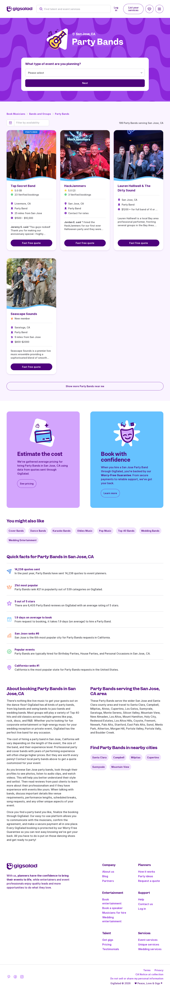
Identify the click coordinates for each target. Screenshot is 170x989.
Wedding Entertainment (23, 540)
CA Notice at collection (149, 974)
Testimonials (110, 949)
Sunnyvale (98, 766)
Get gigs (107, 939)
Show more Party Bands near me (85, 386)
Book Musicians (16, 113)
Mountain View (120, 766)
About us (108, 871)
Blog (105, 876)
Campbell (118, 757)
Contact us (145, 904)
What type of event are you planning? (53, 64)
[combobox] (75, 9)
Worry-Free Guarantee (116, 475)
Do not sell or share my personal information (136, 978)
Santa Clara (99, 757)
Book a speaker (112, 908)
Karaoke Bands (62, 530)
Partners (108, 881)
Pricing (106, 944)
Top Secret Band (23, 186)
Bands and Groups (40, 113)
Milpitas (135, 757)
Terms (147, 970)
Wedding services (150, 949)
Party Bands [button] (97, 42)
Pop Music (105, 530)
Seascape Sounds (24, 314)
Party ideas (145, 876)
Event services (148, 939)
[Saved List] (149, 9)
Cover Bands (16, 530)
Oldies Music (84, 530)
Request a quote (149, 881)
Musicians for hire (114, 912)
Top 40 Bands (126, 530)
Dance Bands (38, 530)
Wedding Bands (150, 530)
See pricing (27, 483)
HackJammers (75, 186)
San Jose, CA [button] (85, 34)
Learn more (110, 493)
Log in (116, 9)
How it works (146, 871)
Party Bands (62, 113)
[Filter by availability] (31, 123)
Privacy (159, 970)
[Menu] (159, 9)
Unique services (148, 944)
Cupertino (153, 757)
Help (141, 899)
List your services (133, 9)
